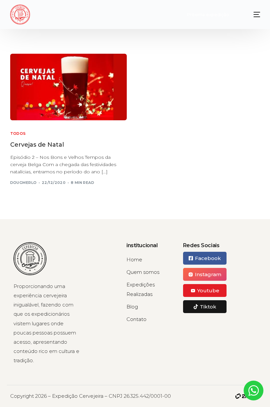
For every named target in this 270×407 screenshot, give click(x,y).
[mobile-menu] (252, 14)
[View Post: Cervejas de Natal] (68, 87)
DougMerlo (23, 182)
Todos (18, 133)
